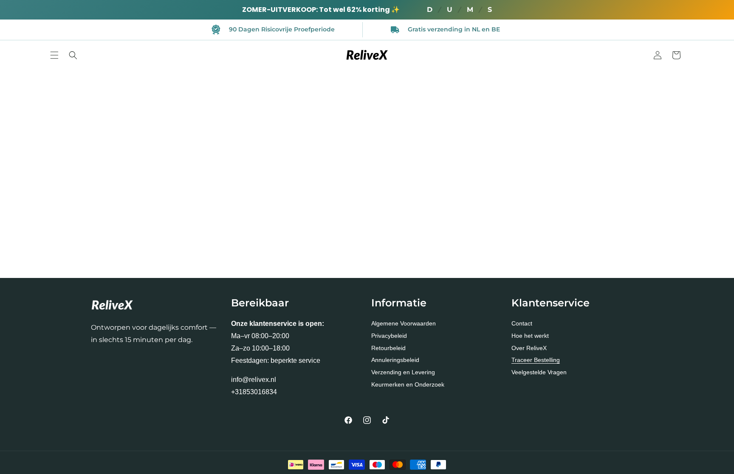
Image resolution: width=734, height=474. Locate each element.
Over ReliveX (529, 348)
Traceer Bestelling (535, 359)
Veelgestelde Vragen (539, 372)
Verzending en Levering (403, 372)
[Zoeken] (73, 55)
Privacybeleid (389, 335)
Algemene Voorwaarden (403, 323)
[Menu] (54, 55)
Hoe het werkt (530, 335)
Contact (521, 323)
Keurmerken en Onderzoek (407, 384)
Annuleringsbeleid (395, 359)
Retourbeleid (388, 348)
